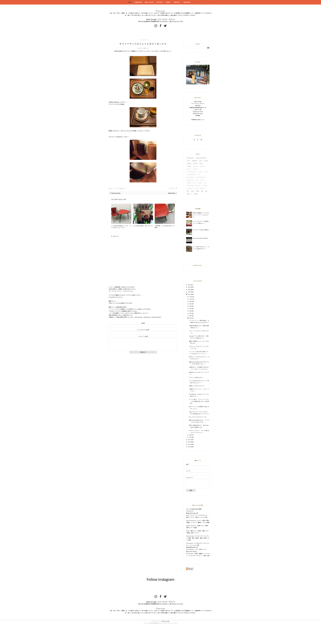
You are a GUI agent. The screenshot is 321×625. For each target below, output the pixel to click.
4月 (190, 316)
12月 (190, 296)
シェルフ (200, 171)
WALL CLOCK (149, 2)
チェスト (202, 180)
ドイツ (205, 182)
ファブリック (190, 188)
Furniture (138, 2)
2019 (189, 287)
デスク (194, 182)
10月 (190, 301)
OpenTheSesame (191, 520)
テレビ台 (200, 182)
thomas (189, 166)
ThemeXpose (155, 623)
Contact (177, 2)
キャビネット (195, 169)
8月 (190, 306)
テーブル (189, 182)
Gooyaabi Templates (172, 623)
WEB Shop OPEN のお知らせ (200, 238)
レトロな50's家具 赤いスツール (143, 226)
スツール (206, 171)
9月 (190, 304)
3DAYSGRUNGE (190, 158)
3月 (190, 318)
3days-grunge (165, 621)
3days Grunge (190, 536)
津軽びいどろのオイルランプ (196, 386)
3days (187, 515)
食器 (206, 191)
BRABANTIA (194, 160)
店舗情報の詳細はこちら (197, 119)
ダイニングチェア (190, 177)
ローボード (202, 188)
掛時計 (192, 191)
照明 (202, 191)
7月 (190, 308)
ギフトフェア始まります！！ (196, 377)
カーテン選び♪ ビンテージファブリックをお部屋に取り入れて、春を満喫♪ (199, 401)
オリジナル (202, 166)
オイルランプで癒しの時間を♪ (201, 230)
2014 (189, 442)
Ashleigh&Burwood (201, 158)
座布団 (197, 191)
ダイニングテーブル (201, 177)
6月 (190, 311)
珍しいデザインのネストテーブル (197, 417)
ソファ (199, 174)
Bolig (187, 531)
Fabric (168, 2)
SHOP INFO (186, 2)
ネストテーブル (190, 185)
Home (130, 2)
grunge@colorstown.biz (115, 297)
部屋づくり (123, 188)
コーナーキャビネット (191, 171)
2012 (189, 447)
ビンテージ (205, 185)
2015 (189, 439)
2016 (189, 294)
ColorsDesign (190, 549)
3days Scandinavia (191, 525)
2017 (189, 292)
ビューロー (198, 185)
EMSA (200, 160)
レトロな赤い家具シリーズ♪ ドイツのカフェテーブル (121, 226)
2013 (189, 444)
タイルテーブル (190, 180)
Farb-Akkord (189, 543)
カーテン (189, 169)
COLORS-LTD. (190, 511)
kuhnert (189, 163)
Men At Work (189, 553)
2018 (189, 289)
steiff (201, 163)
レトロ (196, 188)
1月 (190, 437)
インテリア (143, 40)
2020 (189, 285)
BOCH (188, 160)
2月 (190, 435)
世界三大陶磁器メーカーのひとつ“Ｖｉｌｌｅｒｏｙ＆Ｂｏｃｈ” (201, 215)
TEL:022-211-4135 (128, 291)
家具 (120, 188)
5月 (190, 313)
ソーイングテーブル (191, 174)
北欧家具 (196, 193)
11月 (190, 299)
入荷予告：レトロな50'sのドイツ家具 (165, 226)
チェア (197, 180)
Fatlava (159, 2)
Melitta (195, 163)
